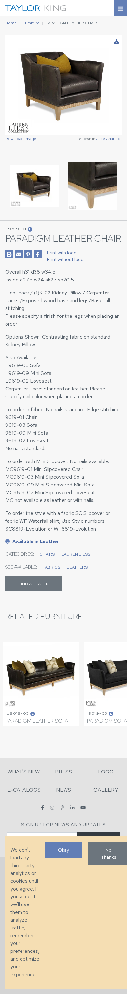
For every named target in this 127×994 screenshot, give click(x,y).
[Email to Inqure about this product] (19, 254)
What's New (23, 771)
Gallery (105, 789)
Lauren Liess (75, 554)
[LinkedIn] (72, 808)
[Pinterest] (62, 808)
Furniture (31, 23)
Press (63, 771)
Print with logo (62, 253)
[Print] (9, 254)
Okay (63, 850)
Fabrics (51, 567)
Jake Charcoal (109, 138)
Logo (106, 771)
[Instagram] (52, 808)
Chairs (47, 554)
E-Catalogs (24, 789)
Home (11, 23)
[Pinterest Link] (28, 254)
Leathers (77, 567)
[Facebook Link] (38, 254)
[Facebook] (42, 808)
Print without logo (65, 259)
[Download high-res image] (116, 41)
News (63, 789)
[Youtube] (83, 808)
